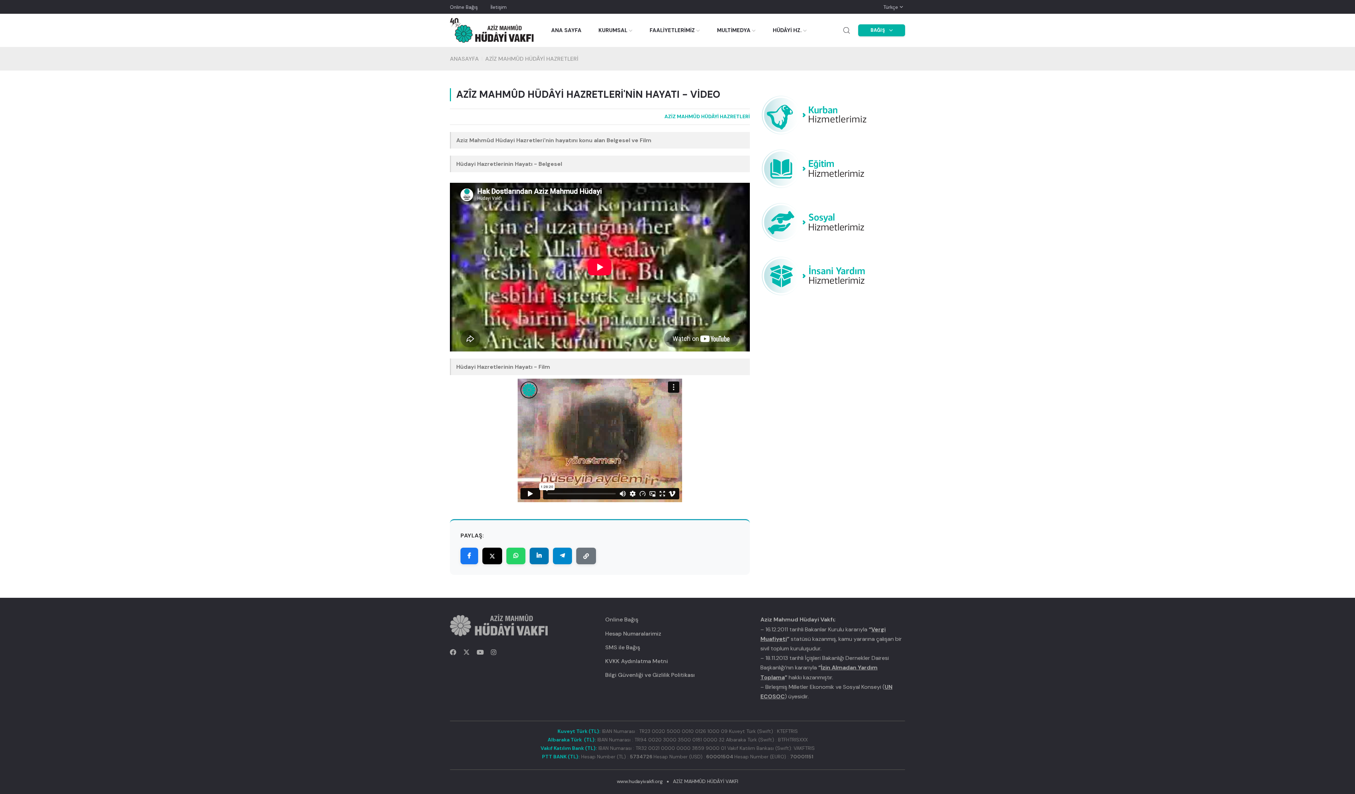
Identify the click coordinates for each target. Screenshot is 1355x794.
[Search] (846, 30)
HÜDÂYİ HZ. (787, 30)
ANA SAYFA (566, 30)
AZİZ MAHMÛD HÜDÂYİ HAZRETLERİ (531, 58)
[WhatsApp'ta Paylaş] (515, 556)
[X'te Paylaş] (492, 556)
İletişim (498, 7)
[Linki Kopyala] (586, 556)
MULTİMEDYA (734, 30)
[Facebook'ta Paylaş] (469, 556)
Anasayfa (464, 58)
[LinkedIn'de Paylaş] (539, 556)
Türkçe (890, 7)
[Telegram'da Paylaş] (562, 556)
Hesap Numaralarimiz (633, 633)
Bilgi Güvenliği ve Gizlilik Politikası (650, 675)
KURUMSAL (612, 30)
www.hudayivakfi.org (639, 781)
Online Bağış (464, 7)
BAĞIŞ (878, 30)
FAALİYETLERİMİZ (672, 30)
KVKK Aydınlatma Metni (636, 661)
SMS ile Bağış (622, 647)
